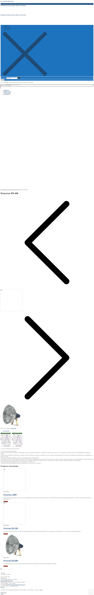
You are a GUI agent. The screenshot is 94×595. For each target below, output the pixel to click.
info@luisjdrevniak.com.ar (7, 580)
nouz (41, 590)
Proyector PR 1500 (11, 528)
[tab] (48, 431)
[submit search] (18, 78)
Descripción (6, 431)
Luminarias (11, 189)
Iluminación (6, 189)
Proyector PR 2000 (11, 561)
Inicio (2, 189)
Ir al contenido (4, 1)
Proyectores (16, 189)
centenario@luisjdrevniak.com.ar (17, 584)
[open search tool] (24, 75)
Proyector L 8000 (10, 495)
